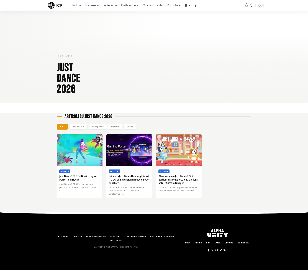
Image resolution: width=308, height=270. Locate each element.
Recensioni (78, 126)
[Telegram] (220, 250)
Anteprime (98, 126)
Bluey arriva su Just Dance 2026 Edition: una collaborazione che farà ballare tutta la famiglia (177, 179)
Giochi (69, 55)
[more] (195, 5)
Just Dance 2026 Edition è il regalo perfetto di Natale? (78, 178)
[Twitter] (212, 250)
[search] (252, 5)
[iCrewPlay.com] (55, 5)
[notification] (246, 5)
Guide (130, 126)
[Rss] (224, 250)
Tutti (62, 126)
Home (60, 55)
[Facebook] (208, 250)
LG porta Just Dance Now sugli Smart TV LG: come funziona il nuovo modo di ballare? (129, 179)
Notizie (115, 126)
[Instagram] (217, 250)
